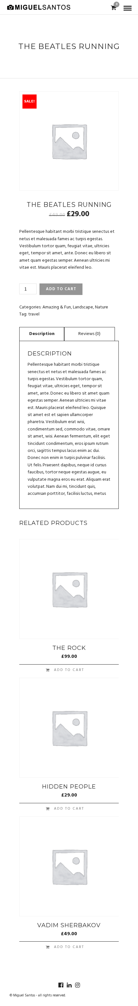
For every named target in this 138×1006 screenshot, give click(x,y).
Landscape (83, 307)
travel (33, 314)
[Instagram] (77, 985)
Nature (101, 307)
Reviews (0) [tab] (89, 334)
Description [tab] (42, 334)
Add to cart (61, 289)
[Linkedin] (69, 985)
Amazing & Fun (56, 307)
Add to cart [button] (69, 670)
